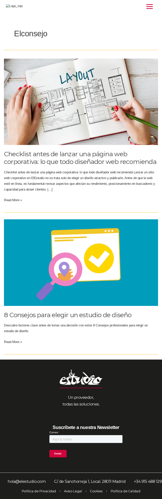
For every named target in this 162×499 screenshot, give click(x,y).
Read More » (13, 199)
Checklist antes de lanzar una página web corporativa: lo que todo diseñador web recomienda (80, 157)
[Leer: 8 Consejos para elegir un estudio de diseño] (81, 262)
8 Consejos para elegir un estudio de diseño (68, 315)
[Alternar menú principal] (149, 6)
